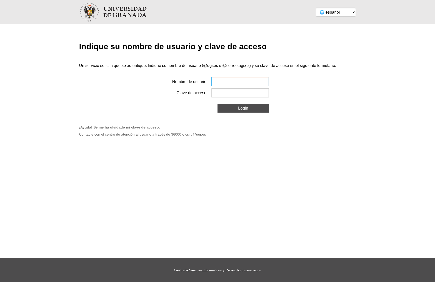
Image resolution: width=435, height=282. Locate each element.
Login (243, 108)
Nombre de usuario (189, 82)
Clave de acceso (191, 93)
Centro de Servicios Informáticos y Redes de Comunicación (217, 270)
